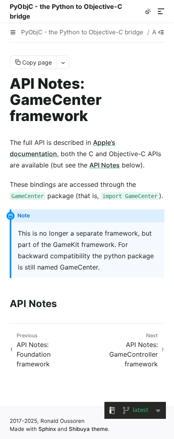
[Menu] (161, 11)
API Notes (104, 165)
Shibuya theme (88, 429)
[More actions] (63, 62)
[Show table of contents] (161, 32)
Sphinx (47, 429)
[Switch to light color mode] (148, 11)
